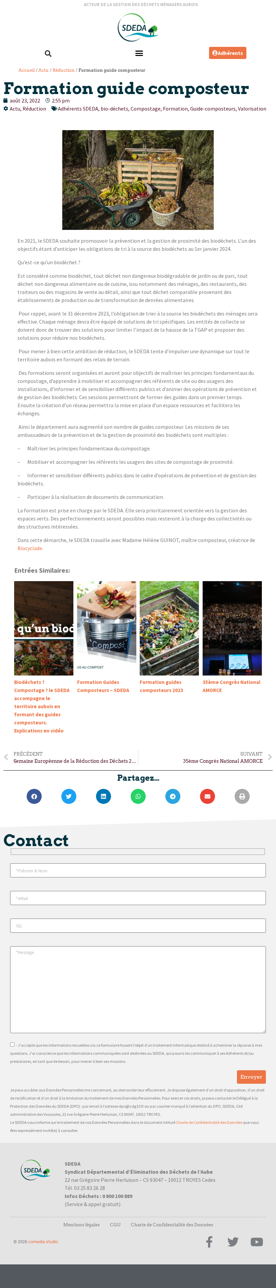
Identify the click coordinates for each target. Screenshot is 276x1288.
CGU (115, 1224)
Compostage (146, 108)
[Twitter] (233, 1242)
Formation (175, 108)
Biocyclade (30, 548)
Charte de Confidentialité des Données (209, 1122)
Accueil (27, 70)
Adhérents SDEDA (78, 108)
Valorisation (252, 108)
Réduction (64, 70)
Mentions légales (81, 1224)
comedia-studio (43, 1241)
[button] (48, 53)
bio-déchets (114, 108)
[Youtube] (257, 1242)
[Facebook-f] (209, 1242)
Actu (43, 70)
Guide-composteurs (213, 108)
